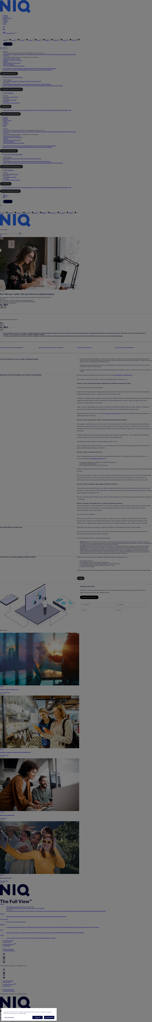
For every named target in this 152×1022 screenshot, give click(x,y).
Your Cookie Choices (9, 1017)
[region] (29, 1014)
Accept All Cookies (49, 1017)
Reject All (37, 1017)
